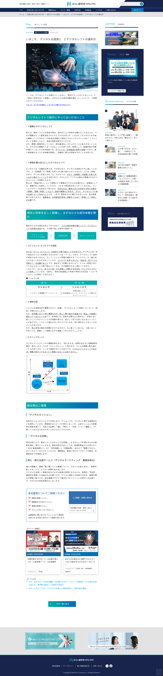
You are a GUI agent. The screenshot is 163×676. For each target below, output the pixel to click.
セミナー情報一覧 (116, 91)
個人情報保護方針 (83, 666)
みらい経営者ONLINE (81, 4)
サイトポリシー (68, 666)
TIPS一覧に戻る (62, 603)
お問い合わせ (97, 666)
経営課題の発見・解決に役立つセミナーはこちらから (81, 509)
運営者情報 (56, 666)
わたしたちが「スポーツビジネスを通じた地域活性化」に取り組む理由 (57, 588)
